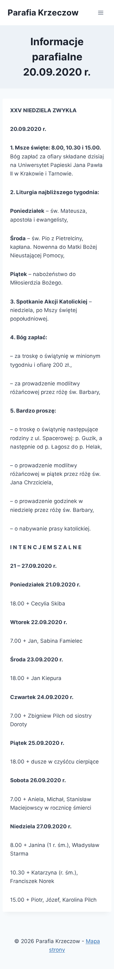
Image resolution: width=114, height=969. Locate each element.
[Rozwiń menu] (100, 12)
